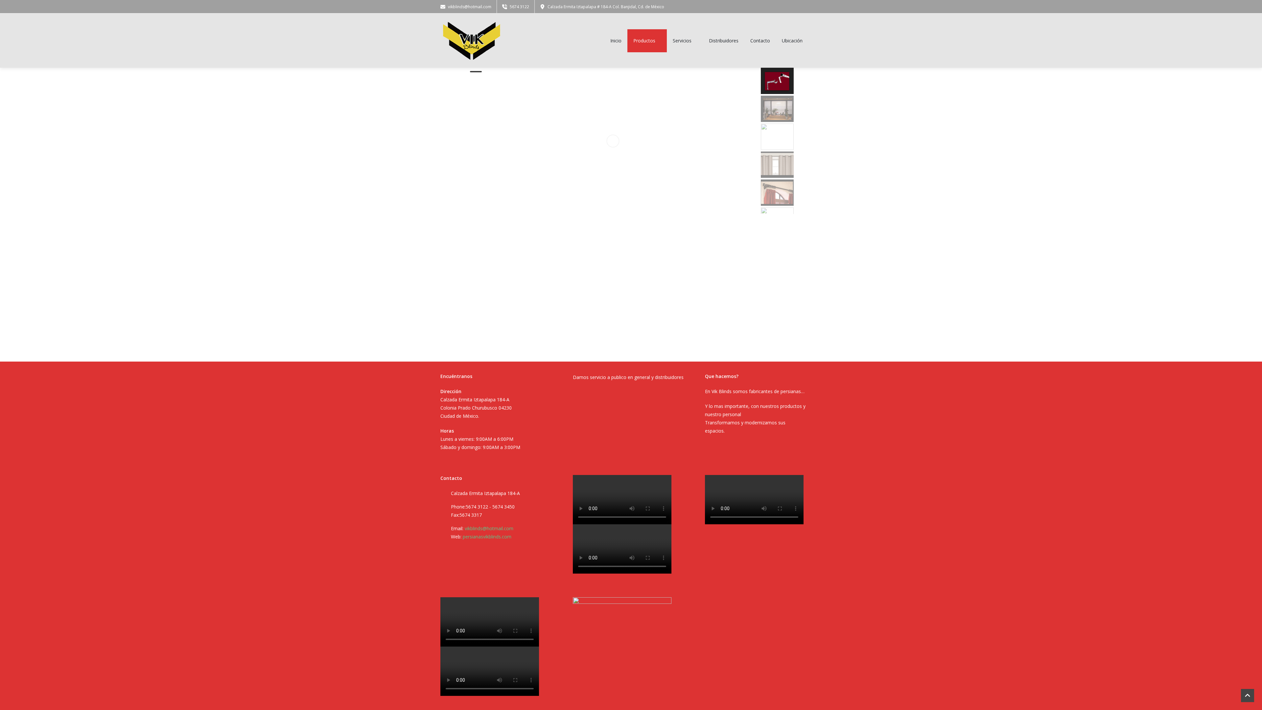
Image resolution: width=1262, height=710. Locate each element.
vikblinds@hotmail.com (489, 528)
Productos (644, 40)
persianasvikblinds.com (487, 536)
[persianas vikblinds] (471, 40)
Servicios (682, 40)
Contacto (760, 40)
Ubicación (792, 40)
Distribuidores (723, 40)
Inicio (615, 40)
